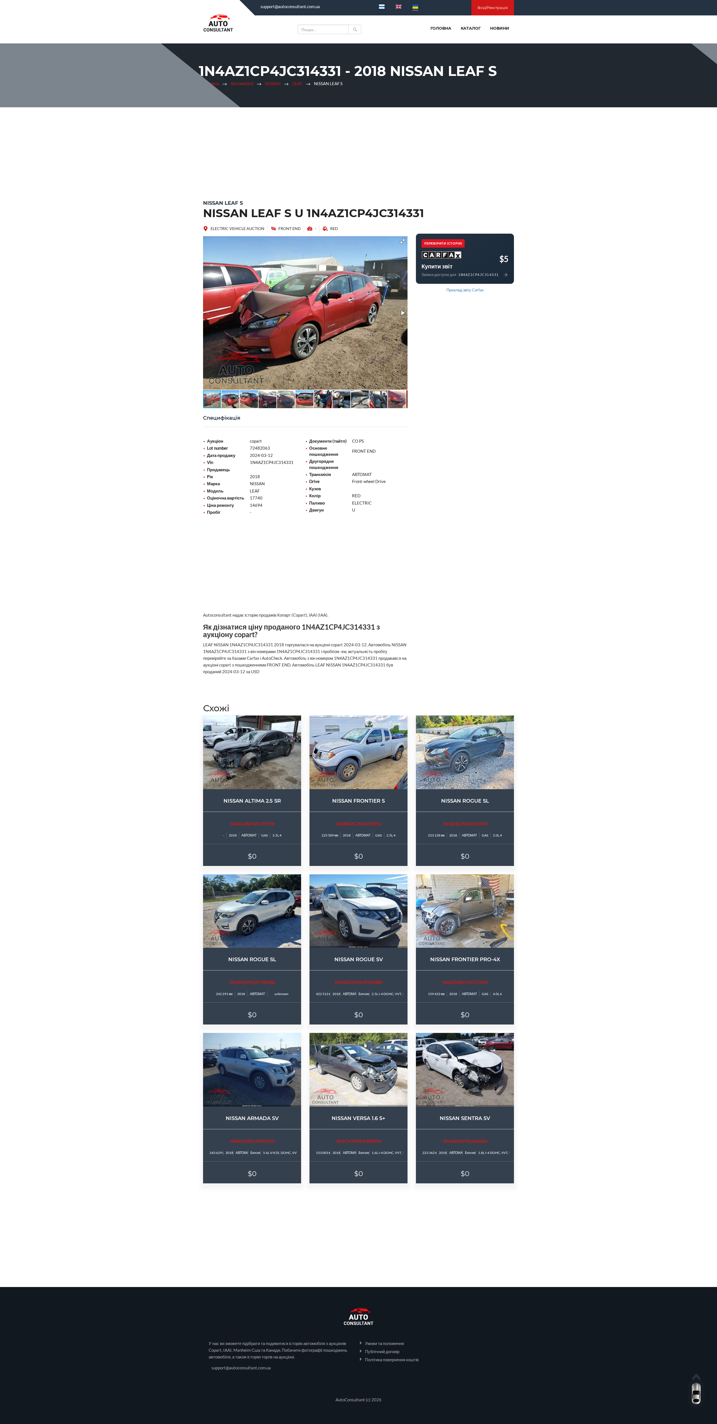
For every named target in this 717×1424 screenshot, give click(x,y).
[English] (398, 6)
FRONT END (289, 228)
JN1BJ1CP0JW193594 (465, 823)
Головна (440, 28)
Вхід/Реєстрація (493, 7)
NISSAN (273, 83)
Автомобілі (242, 83)
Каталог (471, 28)
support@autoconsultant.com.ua (290, 6)
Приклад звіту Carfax (465, 289)
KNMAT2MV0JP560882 (358, 982)
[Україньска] (415, 6)
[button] (402, 241)
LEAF (297, 83)
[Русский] (382, 6)
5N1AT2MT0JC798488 (252, 982)
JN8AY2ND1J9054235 (252, 1141)
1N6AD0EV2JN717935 (465, 982)
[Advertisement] (358, 152)
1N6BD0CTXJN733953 (358, 823)
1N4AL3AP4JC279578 (252, 823)
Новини (499, 28)
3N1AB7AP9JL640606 (465, 1141)
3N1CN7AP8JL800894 (358, 1141)
